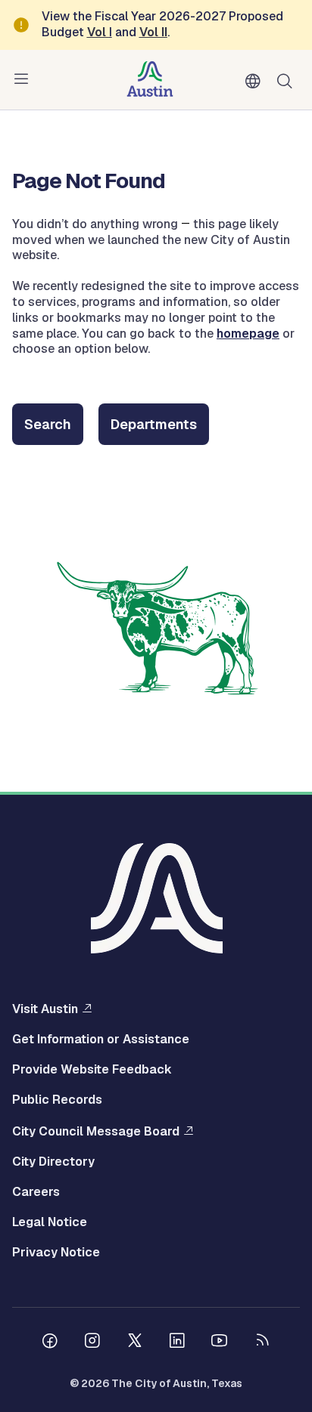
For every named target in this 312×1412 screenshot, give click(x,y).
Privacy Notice (56, 1253)
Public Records (57, 1100)
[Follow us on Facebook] (50, 1342)
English (256, 82)
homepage (248, 333)
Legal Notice (49, 1222)
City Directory (53, 1162)
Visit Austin (45, 1008)
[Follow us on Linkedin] (177, 1342)
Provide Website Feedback (92, 1070)
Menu (24, 79)
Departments (154, 424)
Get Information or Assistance (100, 1040)
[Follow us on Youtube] (220, 1342)
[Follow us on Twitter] (135, 1342)
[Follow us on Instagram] (92, 1342)
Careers (36, 1192)
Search (288, 80)
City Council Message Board (95, 1131)
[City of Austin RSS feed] (262, 1342)
